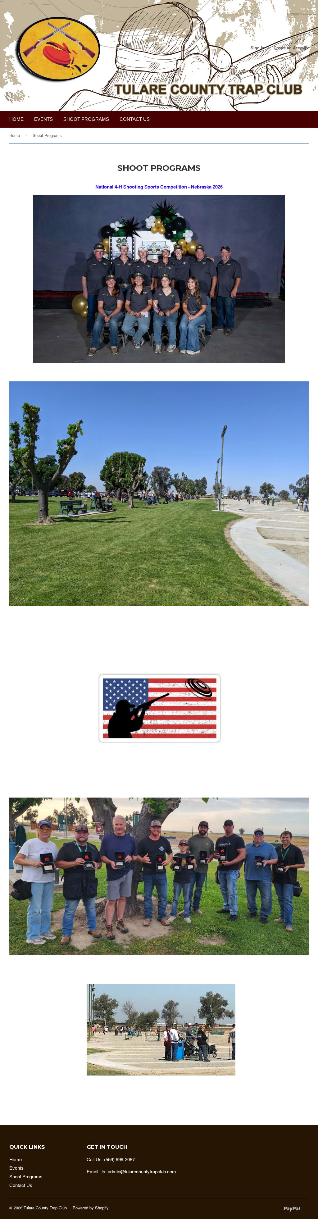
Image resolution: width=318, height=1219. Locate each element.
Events (43, 119)
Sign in (258, 48)
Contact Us (135, 119)
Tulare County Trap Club (45, 1208)
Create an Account (291, 48)
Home (16, 119)
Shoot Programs (86, 119)
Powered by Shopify (91, 1208)
